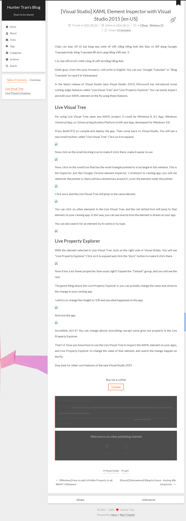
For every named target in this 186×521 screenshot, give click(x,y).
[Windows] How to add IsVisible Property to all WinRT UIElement (84, 482)
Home (13, 26)
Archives (14, 59)
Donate (116, 387)
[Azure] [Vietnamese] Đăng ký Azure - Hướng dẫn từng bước (148, 482)
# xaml (125, 470)
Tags (12, 46)
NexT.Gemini (127, 514)
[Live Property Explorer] (175, 241)
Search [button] (13, 65)
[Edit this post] (173, 19)
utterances (148, 499)
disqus (80, 499)
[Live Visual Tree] (175, 107)
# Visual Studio (111, 470)
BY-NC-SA (144, 417)
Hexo (114, 514)
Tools (13, 39)
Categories (15, 52)
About (13, 33)
